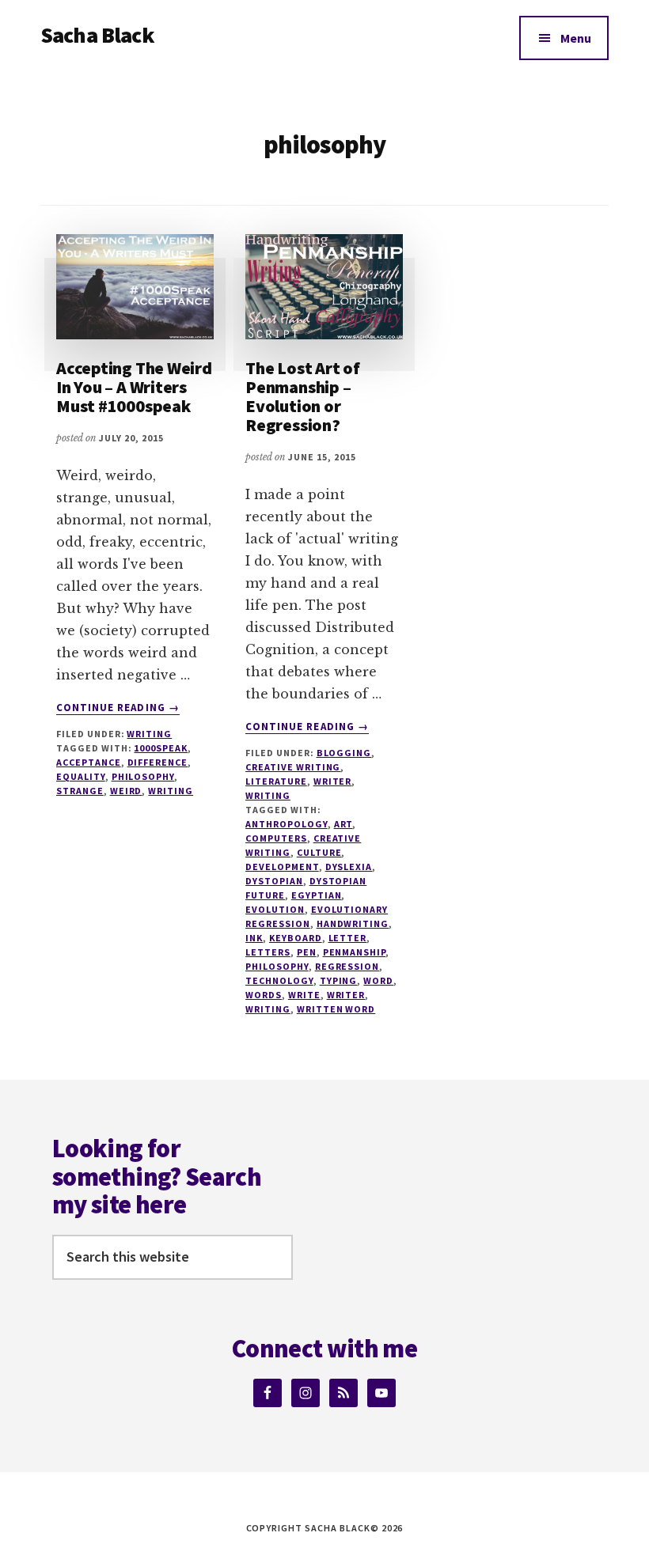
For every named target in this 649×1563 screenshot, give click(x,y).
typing (339, 980)
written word (336, 1009)
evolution (275, 909)
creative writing (292, 767)
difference (157, 762)
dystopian (274, 881)
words (263, 995)
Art (343, 824)
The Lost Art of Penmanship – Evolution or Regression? (302, 397)
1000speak (161, 748)
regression (347, 966)
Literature (276, 781)
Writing (149, 734)
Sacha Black (97, 35)
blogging (344, 753)
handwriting (353, 923)
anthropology (286, 824)
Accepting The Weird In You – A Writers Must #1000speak (134, 387)
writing (170, 791)
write (304, 995)
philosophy (143, 776)
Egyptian (316, 895)
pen (307, 952)
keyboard (295, 938)
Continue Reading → (118, 708)
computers (276, 838)
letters (267, 952)
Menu (575, 38)
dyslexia (349, 866)
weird (126, 791)
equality (80, 776)
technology (279, 980)
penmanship (354, 952)
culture (319, 852)
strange (80, 791)
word (378, 980)
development (282, 866)
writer (332, 781)
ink (254, 938)
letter (347, 938)
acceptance (88, 762)
